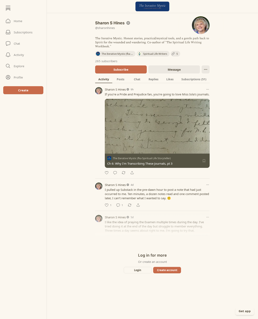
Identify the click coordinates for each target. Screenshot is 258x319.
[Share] (132, 172)
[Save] (204, 161)
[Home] (8, 8)
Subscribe (120, 69)
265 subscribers (106, 61)
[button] (23, 21)
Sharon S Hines (115, 89)
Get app (245, 311)
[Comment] (115, 172)
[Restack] (123, 172)
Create (23, 90)
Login (137, 270)
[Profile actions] (206, 69)
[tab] (103, 79)
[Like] (106, 172)
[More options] (207, 89)
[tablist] (152, 79)
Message (174, 69)
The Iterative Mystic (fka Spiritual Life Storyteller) (142, 158)
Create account (167, 270)
